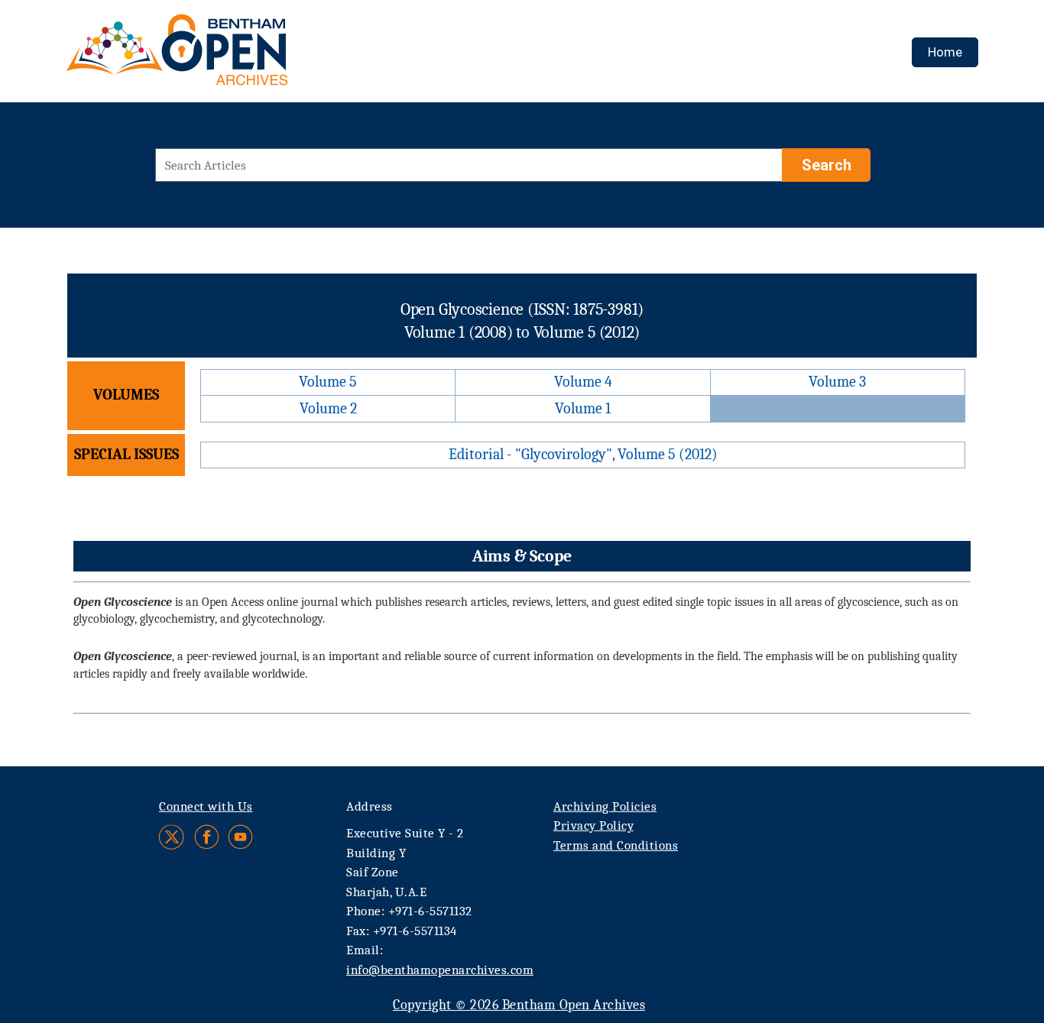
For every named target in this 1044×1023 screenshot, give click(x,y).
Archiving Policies (605, 806)
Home (945, 52)
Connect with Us (206, 806)
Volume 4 (583, 381)
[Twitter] (172, 837)
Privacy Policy (593, 825)
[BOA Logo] (221, 56)
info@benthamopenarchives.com (439, 970)
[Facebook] (206, 837)
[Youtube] (240, 837)
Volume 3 (837, 381)
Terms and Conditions (615, 845)
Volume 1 (583, 408)
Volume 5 (328, 381)
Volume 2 (328, 408)
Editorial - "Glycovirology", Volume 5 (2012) (583, 454)
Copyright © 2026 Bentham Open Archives (519, 1005)
